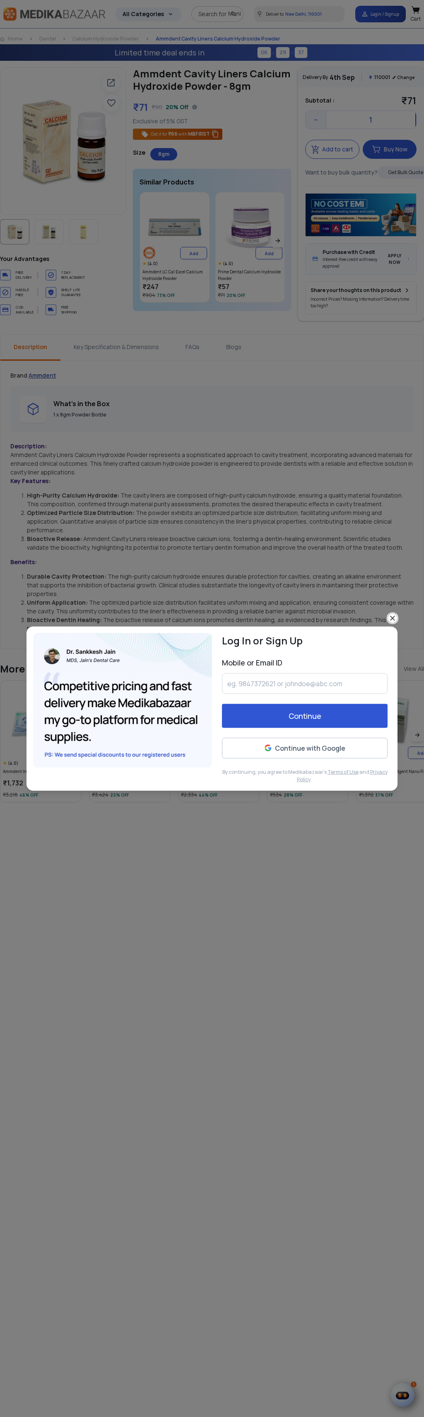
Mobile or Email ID (252, 662)
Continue (305, 716)
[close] (393, 618)
